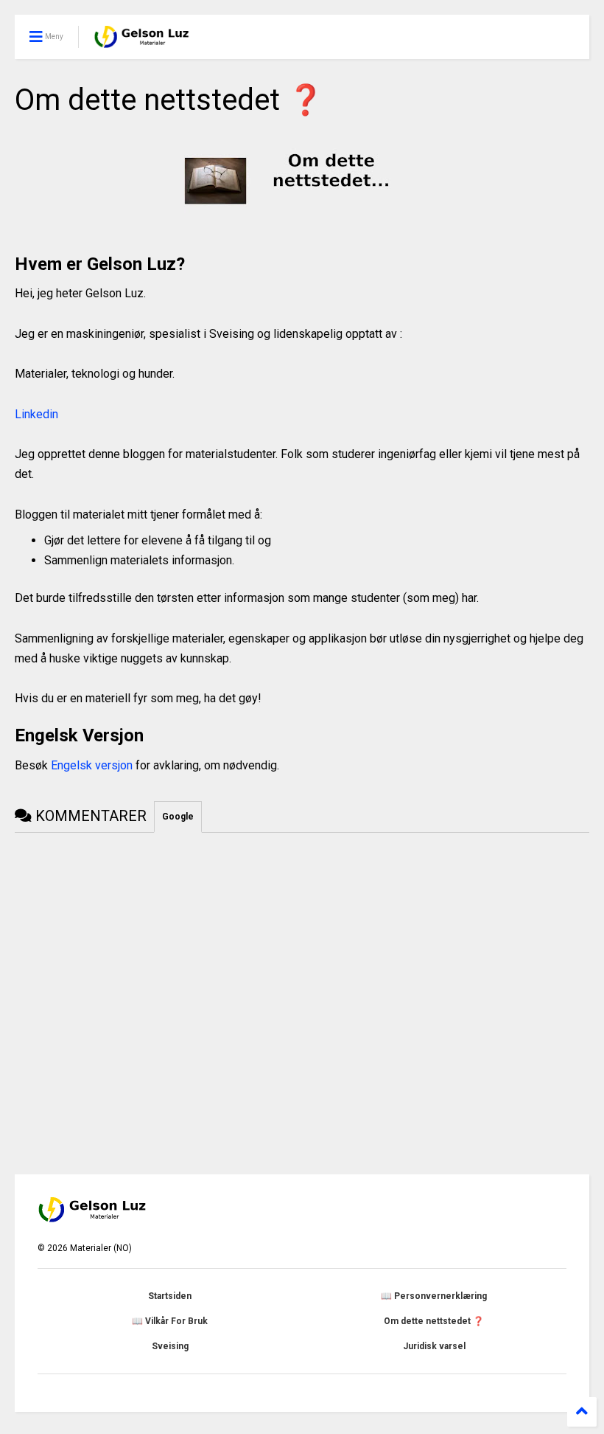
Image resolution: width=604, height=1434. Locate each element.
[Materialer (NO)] (142, 41)
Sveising (170, 1346)
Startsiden (170, 1296)
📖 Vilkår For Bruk (170, 1321)
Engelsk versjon (92, 765)
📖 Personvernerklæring (434, 1296)
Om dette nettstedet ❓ (434, 1321)
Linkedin (36, 414)
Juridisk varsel (434, 1346)
